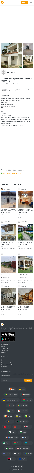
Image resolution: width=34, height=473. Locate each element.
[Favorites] (13, 193)
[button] (29, 90)
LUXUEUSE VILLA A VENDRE (25, 210)
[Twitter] (22, 466)
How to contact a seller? (7, 364)
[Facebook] (16, 466)
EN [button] (11, 466)
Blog (2, 359)
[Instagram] (19, 466)
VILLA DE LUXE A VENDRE (8, 242)
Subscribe (28, 380)
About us (3, 346)
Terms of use (4, 348)
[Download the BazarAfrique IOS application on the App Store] (17, 334)
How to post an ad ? (6, 363)
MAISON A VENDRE (8, 275)
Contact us (3, 352)
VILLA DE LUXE (23, 275)
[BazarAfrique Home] (2, 2)
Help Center (4, 366)
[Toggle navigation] (31, 2)
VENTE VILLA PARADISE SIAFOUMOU (8, 210)
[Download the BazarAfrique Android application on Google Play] (17, 339)
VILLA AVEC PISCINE (25, 242)
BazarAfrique (21, 470)
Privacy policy (4, 350)
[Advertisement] (17, 23)
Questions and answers (7, 361)
